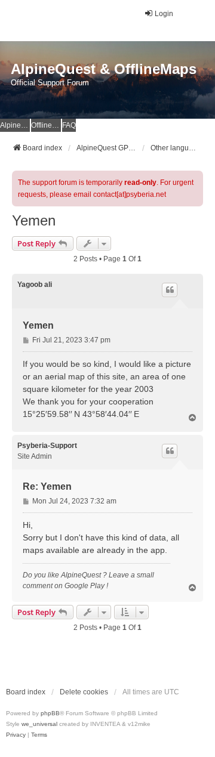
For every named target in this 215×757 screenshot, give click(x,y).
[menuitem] (16, 735)
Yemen (34, 220)
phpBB (50, 713)
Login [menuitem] (164, 14)
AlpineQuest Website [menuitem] (15, 125)
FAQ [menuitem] (69, 125)
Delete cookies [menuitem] (84, 692)
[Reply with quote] (169, 290)
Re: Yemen (47, 486)
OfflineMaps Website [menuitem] (46, 125)
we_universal (39, 724)
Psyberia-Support (47, 445)
